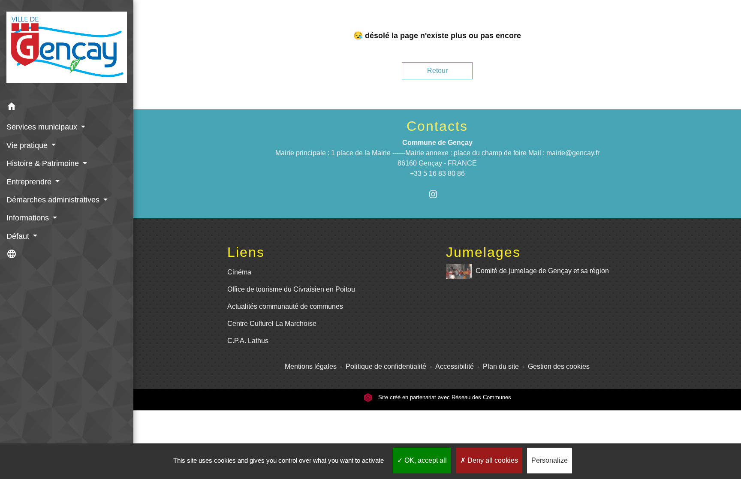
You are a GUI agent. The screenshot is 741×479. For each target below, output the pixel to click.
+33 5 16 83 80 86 (437, 173)
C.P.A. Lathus (247, 340)
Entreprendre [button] (30, 182)
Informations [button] (28, 218)
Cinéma (239, 272)
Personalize (549, 460)
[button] (66, 108)
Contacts (437, 126)
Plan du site (501, 366)
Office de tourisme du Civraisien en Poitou (291, 289)
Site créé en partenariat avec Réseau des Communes (444, 397)
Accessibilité (454, 366)
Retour (437, 70)
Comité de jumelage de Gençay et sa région (542, 270)
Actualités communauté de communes (285, 306)
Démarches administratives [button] (54, 200)
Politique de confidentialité (386, 366)
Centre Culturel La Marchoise (271, 323)
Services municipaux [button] (42, 127)
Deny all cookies (492, 460)
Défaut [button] (18, 236)
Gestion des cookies (559, 366)
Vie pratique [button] (28, 145)
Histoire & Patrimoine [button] (43, 163)
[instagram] (437, 194)
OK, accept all (425, 460)
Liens (246, 252)
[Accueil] (66, 48)
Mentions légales (311, 366)
